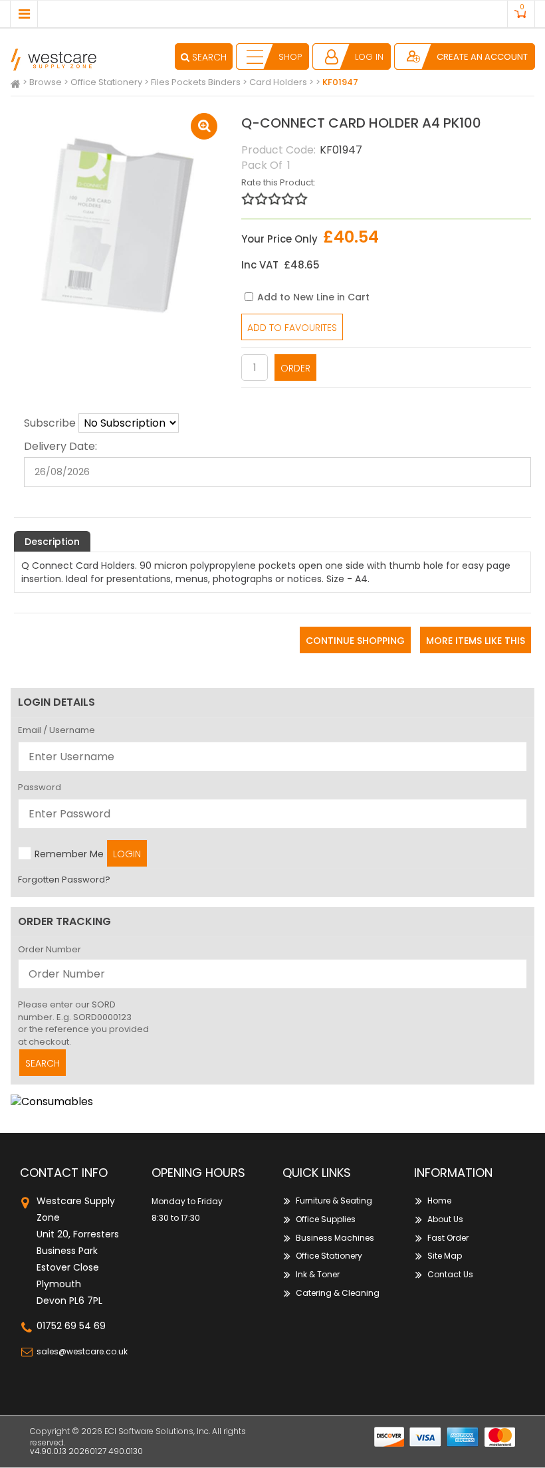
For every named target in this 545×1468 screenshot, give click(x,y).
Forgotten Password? (64, 879)
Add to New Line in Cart (313, 297)
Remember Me (69, 853)
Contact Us (450, 1274)
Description (52, 541)
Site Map (444, 1255)
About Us (445, 1219)
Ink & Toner (318, 1274)
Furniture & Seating (334, 1200)
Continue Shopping (355, 640)
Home (439, 1200)
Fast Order (448, 1237)
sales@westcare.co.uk (82, 1351)
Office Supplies (326, 1219)
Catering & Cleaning (338, 1293)
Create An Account (482, 57)
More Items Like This (475, 640)
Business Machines (335, 1237)
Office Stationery (329, 1255)
